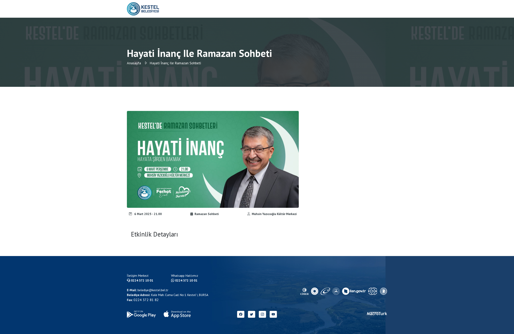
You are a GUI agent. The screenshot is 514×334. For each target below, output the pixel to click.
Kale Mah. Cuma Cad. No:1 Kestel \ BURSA (167, 295)
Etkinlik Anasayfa (329, 9)
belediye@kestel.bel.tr (147, 290)
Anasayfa (134, 63)
